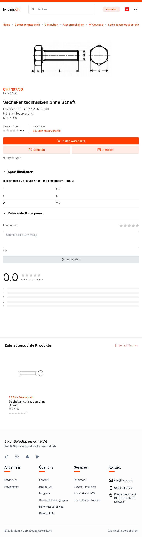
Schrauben (51, 24)
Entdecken (11, 479)
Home (6, 24)
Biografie (44, 493)
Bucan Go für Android (87, 500)
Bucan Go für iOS (84, 493)
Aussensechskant (73, 24)
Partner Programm (85, 486)
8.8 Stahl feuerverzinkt (47, 130)
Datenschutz (46, 513)
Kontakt (43, 479)
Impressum (45, 486)
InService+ (80, 479)
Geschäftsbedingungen (53, 500)
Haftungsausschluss (51, 506)
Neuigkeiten (11, 486)
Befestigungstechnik (27, 24)
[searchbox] (63, 9)
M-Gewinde (96, 24)
